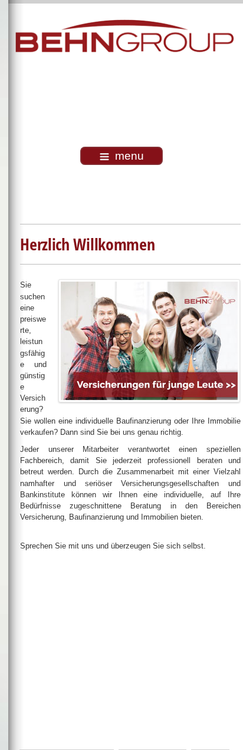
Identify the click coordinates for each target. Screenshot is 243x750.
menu (129, 156)
